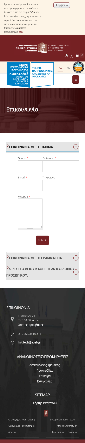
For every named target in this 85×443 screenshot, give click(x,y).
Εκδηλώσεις (44, 381)
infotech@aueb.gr (29, 342)
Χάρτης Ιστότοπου (45, 403)
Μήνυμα (24, 197)
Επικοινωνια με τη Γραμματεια (35, 258)
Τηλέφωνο (48, 177)
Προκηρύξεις (45, 370)
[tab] (42, 147)
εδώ (21, 32)
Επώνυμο (49, 158)
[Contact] (68, 68)
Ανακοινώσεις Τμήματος (45, 365)
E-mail (22, 177)
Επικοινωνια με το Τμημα (31, 147)
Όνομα (23, 158)
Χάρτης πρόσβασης (31, 325)
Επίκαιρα (45, 376)
